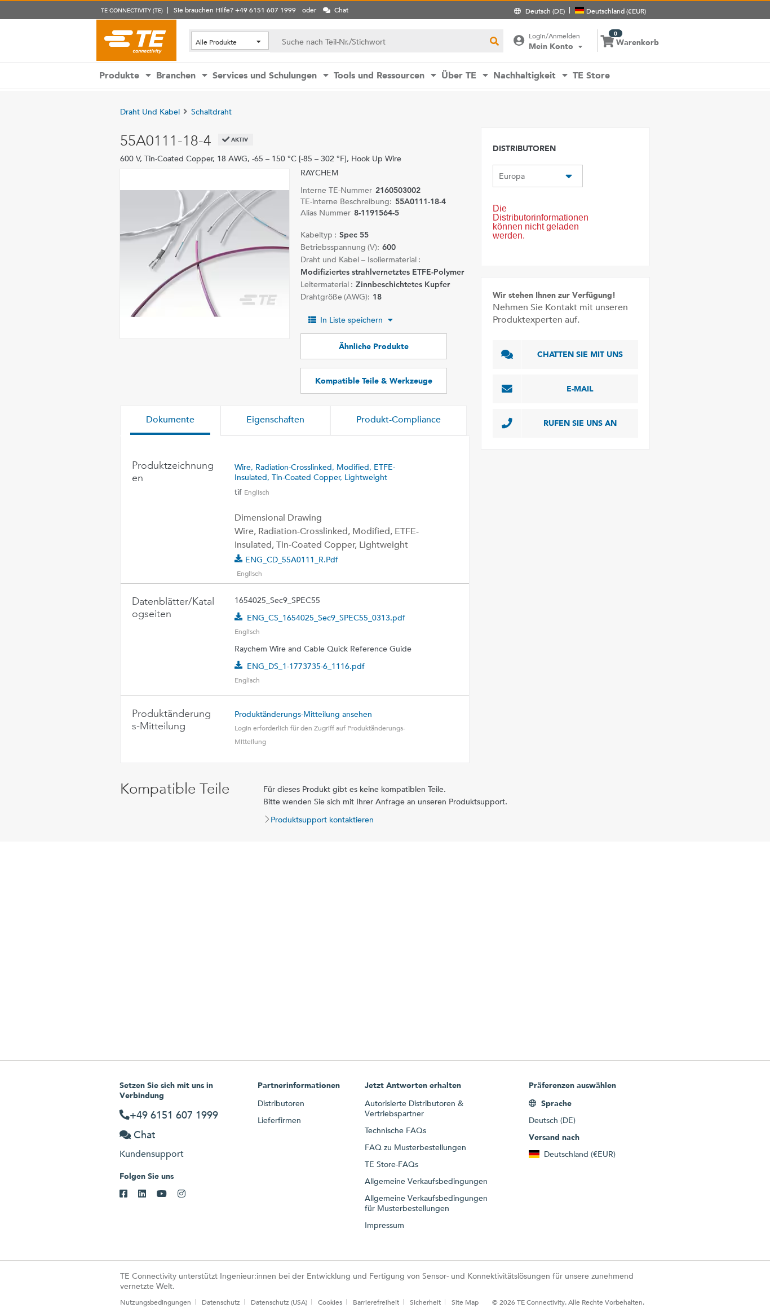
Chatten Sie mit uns (580, 354)
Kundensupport (152, 1154)
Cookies (330, 1301)
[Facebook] (129, 1194)
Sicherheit (425, 1301)
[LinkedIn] (147, 1194)
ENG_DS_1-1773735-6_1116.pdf (306, 666)
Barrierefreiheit (376, 1301)
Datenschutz (221, 1301)
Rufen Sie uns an (580, 423)
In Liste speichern (351, 320)
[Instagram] (187, 1194)
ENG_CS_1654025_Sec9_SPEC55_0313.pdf (326, 618)
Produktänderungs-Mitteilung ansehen (303, 714)
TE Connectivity (136, 40)
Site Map (465, 1301)
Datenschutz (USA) (279, 1301)
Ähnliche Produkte (374, 346)
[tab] (170, 421)
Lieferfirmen (279, 1120)
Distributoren (281, 1103)
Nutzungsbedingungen (155, 1301)
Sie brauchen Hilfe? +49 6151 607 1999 (235, 9)
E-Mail (580, 389)
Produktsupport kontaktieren (322, 820)
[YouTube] (167, 1194)
